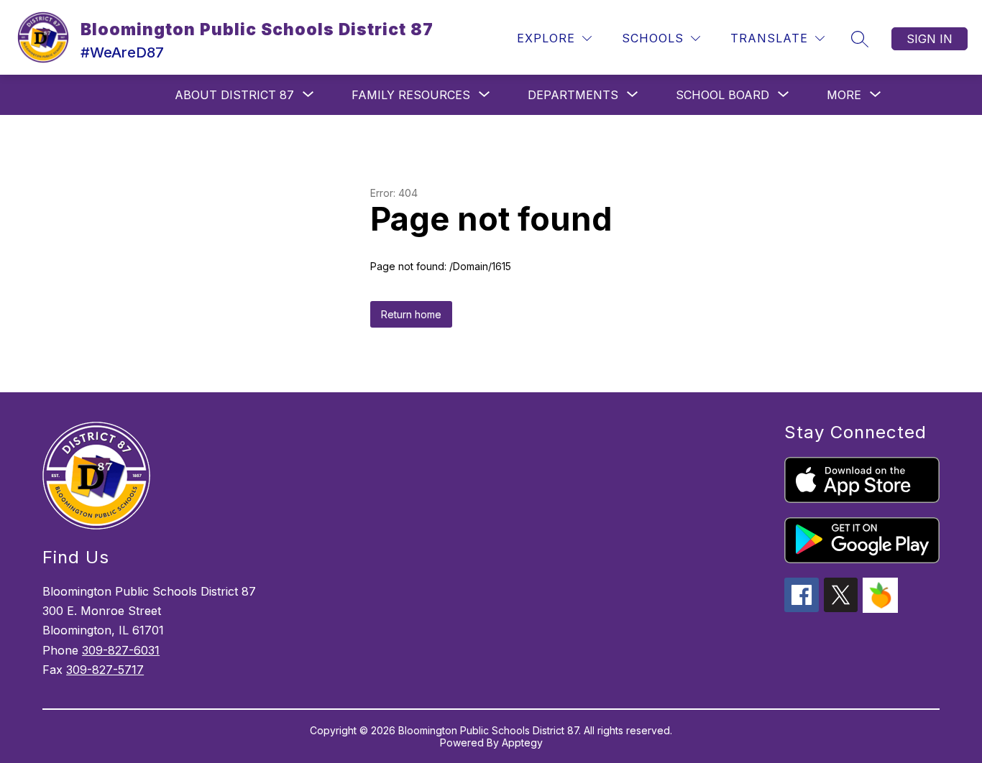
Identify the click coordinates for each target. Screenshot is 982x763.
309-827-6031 (121, 650)
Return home (411, 314)
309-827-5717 (105, 669)
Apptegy (522, 742)
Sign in (930, 39)
